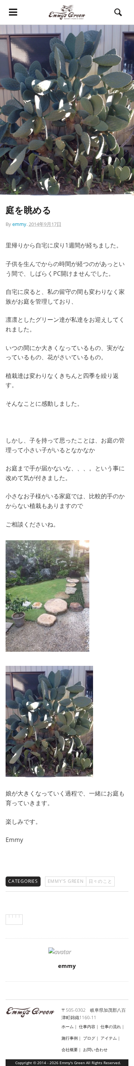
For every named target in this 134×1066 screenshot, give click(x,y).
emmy (19, 224)
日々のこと (100, 881)
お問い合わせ (95, 1049)
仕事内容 (87, 1026)
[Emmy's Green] (67, 12)
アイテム (108, 1038)
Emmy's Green (66, 881)
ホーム (67, 1026)
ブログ (89, 1038)
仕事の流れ (110, 1026)
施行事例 (69, 1038)
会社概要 (69, 1049)
